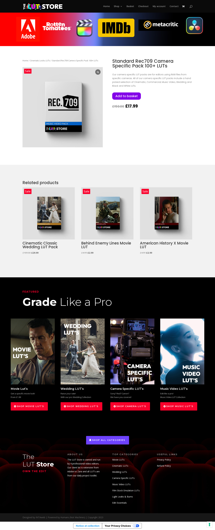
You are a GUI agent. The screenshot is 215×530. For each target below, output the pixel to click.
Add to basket (126, 96)
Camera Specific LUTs (123, 478)
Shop (116, 6)
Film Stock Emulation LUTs (126, 490)
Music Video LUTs (121, 484)
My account (159, 6)
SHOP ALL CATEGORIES (108, 440)
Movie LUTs (118, 459)
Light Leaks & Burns (122, 496)
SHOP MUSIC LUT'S (179, 406)
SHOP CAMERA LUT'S (131, 406)
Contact (174, 6)
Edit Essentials (119, 502)
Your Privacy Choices (118, 525)
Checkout (143, 6)
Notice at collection (87, 525)
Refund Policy (164, 465)
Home (106, 6)
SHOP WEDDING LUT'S (82, 406)
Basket (130, 6)
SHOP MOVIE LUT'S (30, 406)
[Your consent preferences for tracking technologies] (209, 524)
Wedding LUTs (119, 471)
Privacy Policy (164, 459)
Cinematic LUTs (120, 465)
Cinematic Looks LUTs (40, 60)
